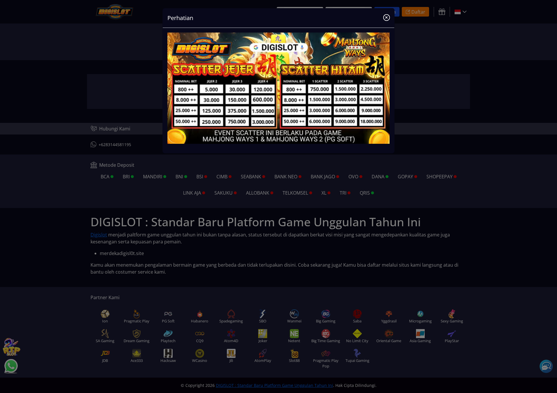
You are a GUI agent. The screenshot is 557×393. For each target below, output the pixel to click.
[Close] (386, 18)
